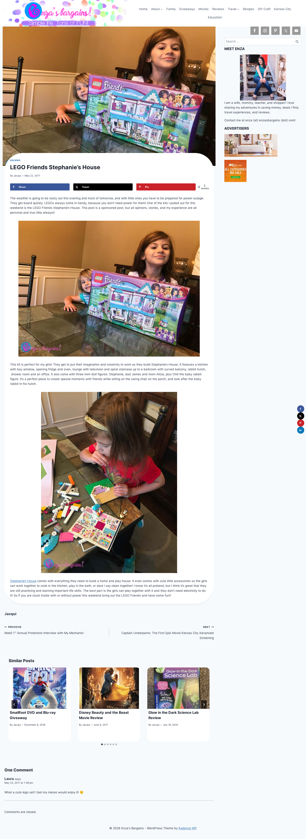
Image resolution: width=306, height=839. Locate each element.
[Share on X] (300, 416)
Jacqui (17, 175)
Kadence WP (187, 828)
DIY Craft (264, 9)
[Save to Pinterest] (300, 423)
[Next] (204, 704)
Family (171, 9)
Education (215, 17)
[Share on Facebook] (300, 408)
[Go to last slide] (14, 704)
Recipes (248, 9)
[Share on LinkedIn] (300, 430)
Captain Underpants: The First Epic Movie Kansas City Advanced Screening (167, 633)
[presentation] (40, 688)
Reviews (218, 9)
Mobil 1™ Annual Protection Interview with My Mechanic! (44, 630)
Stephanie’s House (23, 581)
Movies (204, 9)
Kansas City (282, 9)
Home (143, 9)
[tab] (102, 744)
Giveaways (187, 9)
